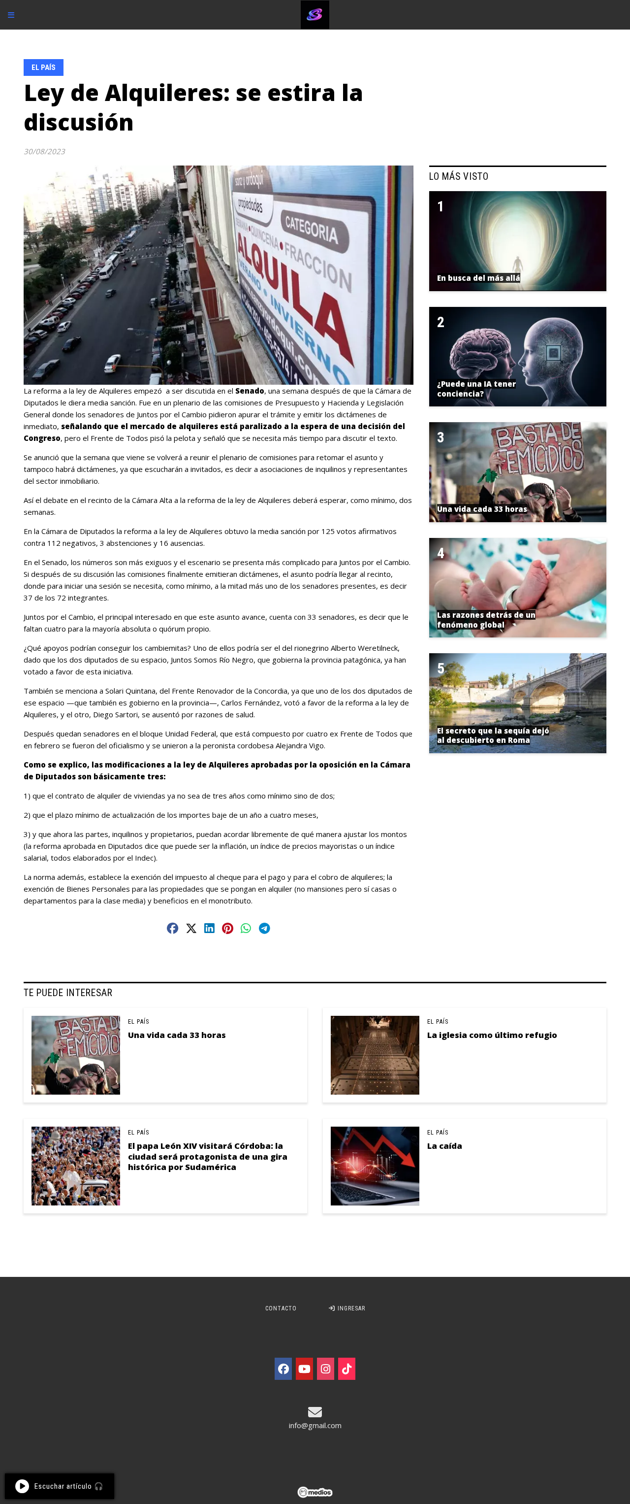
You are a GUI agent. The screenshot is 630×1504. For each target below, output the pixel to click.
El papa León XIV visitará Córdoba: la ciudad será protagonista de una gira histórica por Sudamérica (207, 1156)
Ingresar (350, 1308)
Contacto (281, 1308)
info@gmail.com (315, 1425)
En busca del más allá (478, 278)
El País (44, 67)
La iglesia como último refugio (492, 1034)
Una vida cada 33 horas (177, 1034)
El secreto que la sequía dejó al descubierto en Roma (493, 735)
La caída (444, 1145)
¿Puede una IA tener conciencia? (476, 389)
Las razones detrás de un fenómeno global (486, 620)
